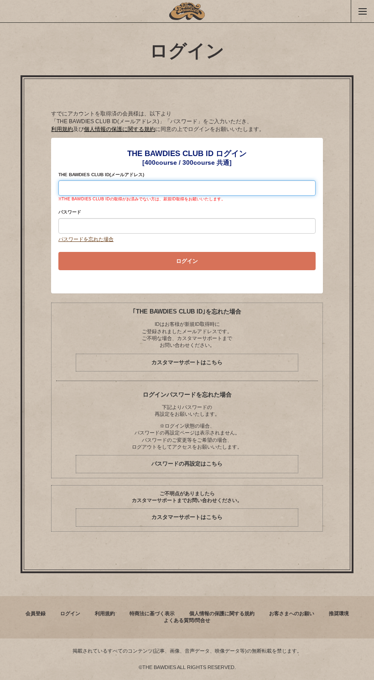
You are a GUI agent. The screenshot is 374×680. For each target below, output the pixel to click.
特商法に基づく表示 (152, 613)
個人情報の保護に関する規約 (119, 129)
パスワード (69, 211)
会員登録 (36, 613)
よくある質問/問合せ (187, 620)
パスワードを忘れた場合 (86, 239)
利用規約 (62, 129)
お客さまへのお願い (291, 613)
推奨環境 (339, 613)
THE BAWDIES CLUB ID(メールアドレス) (101, 174)
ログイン (70, 613)
